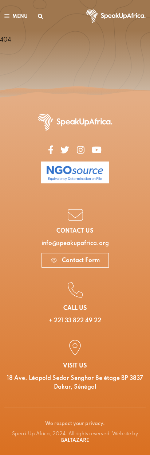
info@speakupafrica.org (75, 243)
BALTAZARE (75, 440)
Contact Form (80, 261)
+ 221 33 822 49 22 (75, 321)
